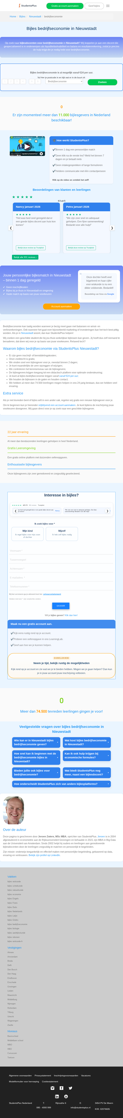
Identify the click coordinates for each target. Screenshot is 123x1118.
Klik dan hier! (71, 615)
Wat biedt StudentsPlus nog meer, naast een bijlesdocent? (84, 772)
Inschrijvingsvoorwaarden (66, 1075)
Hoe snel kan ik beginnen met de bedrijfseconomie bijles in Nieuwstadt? (35, 757)
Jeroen (101, 836)
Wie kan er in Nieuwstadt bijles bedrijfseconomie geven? (34, 742)
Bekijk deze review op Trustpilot (31, 248)
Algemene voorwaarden (20, 1075)
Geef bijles (94, 6)
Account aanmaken (61, 306)
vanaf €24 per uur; (68, 376)
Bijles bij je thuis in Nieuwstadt (22, 290)
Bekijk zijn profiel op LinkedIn (44, 855)
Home (13, 16)
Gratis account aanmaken (65, 6)
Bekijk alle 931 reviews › (25, 257)
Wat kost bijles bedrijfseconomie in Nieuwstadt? (85, 742)
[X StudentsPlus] (70, 1088)
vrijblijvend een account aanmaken (56, 405)
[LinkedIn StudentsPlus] (57, 1096)
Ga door (61, 606)
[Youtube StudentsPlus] (66, 1096)
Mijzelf (62, 533)
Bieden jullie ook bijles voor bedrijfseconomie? (32, 772)
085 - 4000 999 (43, 1107)
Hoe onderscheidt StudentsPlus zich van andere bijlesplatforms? (56, 783)
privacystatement (52, 594)
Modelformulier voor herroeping (24, 1081)
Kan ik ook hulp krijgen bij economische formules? (81, 755)
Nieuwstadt (35, 16)
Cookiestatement (50, 1081)
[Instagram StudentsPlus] (52, 1088)
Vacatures (86, 1075)
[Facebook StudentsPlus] (61, 1088)
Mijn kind (27, 534)
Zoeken (102, 82)
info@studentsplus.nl (80, 1107)
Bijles (22, 16)
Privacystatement (43, 1075)
